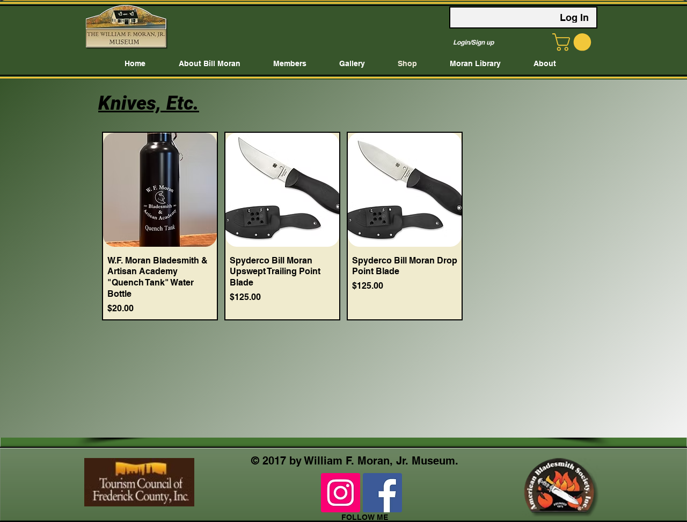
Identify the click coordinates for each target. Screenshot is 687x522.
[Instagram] (340, 492)
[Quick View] (160, 190)
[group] (343, 226)
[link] (573, 42)
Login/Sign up (473, 42)
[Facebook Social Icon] (382, 492)
